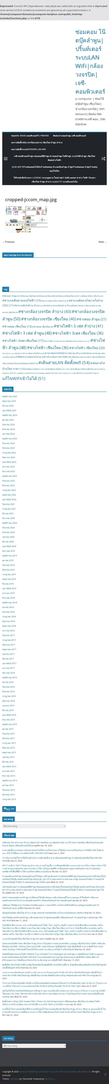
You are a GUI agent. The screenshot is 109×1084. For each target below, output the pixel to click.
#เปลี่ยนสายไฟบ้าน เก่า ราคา (60, 369)
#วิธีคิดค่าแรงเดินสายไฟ (28, 356)
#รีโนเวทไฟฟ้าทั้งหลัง (85, 353)
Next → (103, 241)
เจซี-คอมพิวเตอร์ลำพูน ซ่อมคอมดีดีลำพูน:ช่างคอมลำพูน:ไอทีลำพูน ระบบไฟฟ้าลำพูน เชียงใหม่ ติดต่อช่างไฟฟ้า (54, 158)
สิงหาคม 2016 (8, 691)
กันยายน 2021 (8, 504)
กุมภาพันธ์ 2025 (9, 410)
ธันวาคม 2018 (8, 597)
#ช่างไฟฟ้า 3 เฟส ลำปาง (78, 326)
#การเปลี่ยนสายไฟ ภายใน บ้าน (90, 296)
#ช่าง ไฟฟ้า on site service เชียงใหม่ (59, 341)
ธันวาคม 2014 (8, 775)
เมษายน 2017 (8, 654)
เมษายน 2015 (8, 757)
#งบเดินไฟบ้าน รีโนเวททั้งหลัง (67, 305)
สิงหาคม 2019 (8, 569)
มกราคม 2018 (8, 630)
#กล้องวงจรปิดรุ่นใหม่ (66, 296)
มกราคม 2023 (8, 466)
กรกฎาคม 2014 (9, 799)
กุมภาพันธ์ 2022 (9, 499)
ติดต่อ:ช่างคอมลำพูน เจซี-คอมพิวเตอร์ (69, 135)
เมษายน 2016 (8, 705)
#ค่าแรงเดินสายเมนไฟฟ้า (21, 300)
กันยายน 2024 (8, 424)
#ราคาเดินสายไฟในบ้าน (33, 353)
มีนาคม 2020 (8, 541)
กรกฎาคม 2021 (9, 508)
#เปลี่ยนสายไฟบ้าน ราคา (36, 369)
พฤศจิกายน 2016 (9, 677)
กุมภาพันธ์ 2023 (9, 462)
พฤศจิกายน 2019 (9, 555)
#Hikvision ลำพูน (11, 296)
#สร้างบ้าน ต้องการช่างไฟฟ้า (56, 356)
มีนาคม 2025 (8, 405)
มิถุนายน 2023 (8, 457)
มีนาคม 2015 (8, 761)
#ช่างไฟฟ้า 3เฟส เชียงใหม (77, 333)
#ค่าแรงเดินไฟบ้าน (25, 305)
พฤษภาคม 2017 (9, 649)
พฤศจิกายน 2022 (9, 476)
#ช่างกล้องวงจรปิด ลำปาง (44, 311)
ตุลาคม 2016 (8, 682)
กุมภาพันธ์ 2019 (9, 588)
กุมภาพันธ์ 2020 (9, 546)
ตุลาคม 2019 (8, 560)
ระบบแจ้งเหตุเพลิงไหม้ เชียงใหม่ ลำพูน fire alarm (23, 938)
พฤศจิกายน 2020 (9, 522)
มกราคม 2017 (8, 668)
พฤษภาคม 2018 (9, 626)
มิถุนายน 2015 (8, 747)
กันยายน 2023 (8, 443)
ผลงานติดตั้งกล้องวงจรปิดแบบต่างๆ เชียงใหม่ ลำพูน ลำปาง (36, 142)
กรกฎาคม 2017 (9, 640)
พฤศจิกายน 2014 (9, 780)
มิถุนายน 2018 (8, 621)
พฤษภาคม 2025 (9, 401)
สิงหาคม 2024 (8, 429)
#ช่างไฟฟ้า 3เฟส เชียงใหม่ (23, 341)
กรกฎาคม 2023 (9, 452)
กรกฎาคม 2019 (9, 574)
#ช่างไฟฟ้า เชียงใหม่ (87, 348)
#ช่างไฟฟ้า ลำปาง (83, 341)
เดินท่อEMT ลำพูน (92, 373)
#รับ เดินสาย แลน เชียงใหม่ (12, 353)
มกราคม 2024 (8, 433)
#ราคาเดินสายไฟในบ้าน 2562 (60, 353)
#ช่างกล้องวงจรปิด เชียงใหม (48, 318)
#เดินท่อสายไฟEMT (29, 363)
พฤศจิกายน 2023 (9, 438)
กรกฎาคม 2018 (9, 616)
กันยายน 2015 (8, 733)
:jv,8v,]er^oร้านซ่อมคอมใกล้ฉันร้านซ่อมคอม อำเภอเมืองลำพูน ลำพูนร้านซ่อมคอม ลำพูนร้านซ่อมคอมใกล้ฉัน (54, 169)
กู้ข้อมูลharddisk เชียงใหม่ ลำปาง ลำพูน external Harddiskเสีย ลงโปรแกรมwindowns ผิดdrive (43, 912)
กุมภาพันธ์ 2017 (9, 663)
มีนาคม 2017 (8, 658)
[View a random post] (103, 158)
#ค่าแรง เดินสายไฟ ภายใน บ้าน (55, 301)
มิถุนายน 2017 (8, 644)
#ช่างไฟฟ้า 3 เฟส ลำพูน (27, 333)
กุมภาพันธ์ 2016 (9, 715)
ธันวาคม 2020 (8, 518)
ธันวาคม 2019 (8, 551)
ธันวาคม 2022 (8, 471)
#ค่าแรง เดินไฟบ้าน (45, 305)
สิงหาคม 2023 (8, 448)
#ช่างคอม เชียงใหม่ (42, 326)
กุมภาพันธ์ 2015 (9, 766)
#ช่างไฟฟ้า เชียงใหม (48, 347)
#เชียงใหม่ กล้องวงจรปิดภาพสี (84, 357)
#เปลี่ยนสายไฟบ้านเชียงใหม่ (84, 369)
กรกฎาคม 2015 (9, 743)
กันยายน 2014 (8, 789)
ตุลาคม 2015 (8, 729)
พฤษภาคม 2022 (9, 494)
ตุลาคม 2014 (8, 785)
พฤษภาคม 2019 (9, 579)
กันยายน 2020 (8, 527)
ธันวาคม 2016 (8, 672)
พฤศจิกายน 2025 (9, 396)
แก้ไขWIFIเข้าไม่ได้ (23, 378)
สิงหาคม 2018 (8, 611)
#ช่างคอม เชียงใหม (17, 326)
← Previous (8, 241)
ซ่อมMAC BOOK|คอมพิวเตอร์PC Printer (30, 135)
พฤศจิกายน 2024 (9, 415)
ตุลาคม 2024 (8, 419)
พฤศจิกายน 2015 (9, 724)
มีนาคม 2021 (8, 513)
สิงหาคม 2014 (8, 794)
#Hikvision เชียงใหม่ (29, 296)
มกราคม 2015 (8, 771)
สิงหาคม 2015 (8, 738)
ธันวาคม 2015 (8, 719)
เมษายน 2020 (8, 537)
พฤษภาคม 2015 (9, 752)
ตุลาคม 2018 (8, 607)
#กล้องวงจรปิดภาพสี (48, 296)
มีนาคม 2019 (8, 583)
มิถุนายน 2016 (8, 700)
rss (12, 808)
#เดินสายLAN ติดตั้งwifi (64, 362)
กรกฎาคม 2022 (9, 490)
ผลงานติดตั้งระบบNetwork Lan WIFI (28, 149)
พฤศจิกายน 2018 (9, 602)
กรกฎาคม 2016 (9, 696)
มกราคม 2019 (8, 593)
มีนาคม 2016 (8, 710)
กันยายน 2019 (8, 565)
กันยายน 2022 (8, 480)
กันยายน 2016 (8, 686)
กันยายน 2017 (8, 635)
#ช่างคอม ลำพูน (91, 319)
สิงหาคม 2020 (8, 532)
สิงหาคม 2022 (8, 485)
